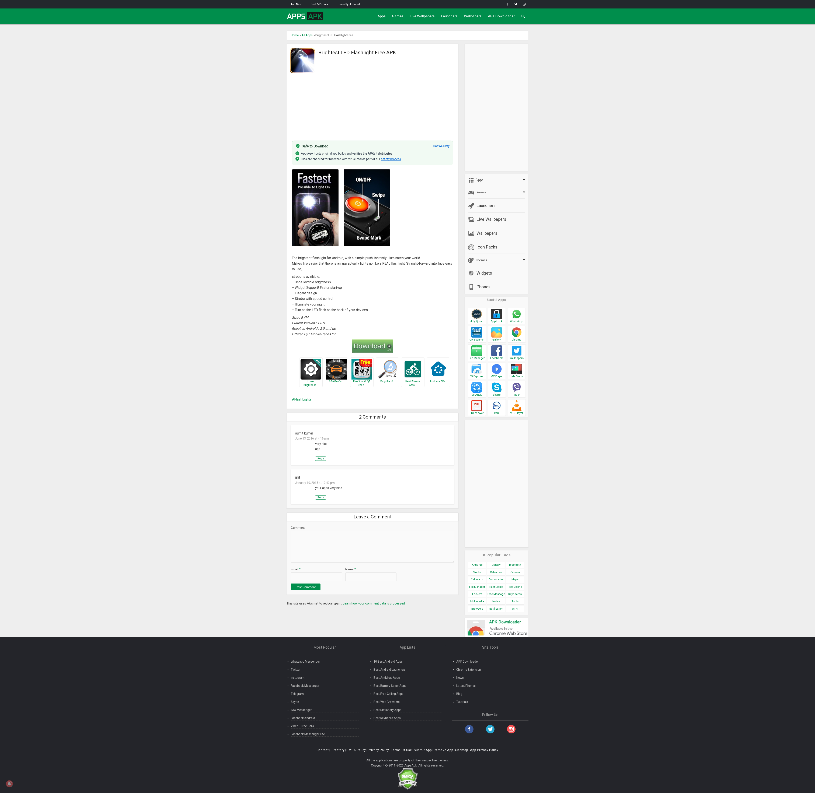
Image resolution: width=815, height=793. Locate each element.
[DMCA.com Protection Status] (407, 778)
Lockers (477, 594)
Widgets (484, 273)
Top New (296, 4)
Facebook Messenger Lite (308, 734)
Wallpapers (473, 16)
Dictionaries (496, 579)
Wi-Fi (515, 608)
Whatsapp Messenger (305, 661)
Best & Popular (320, 4)
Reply (321, 458)
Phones (483, 286)
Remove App (443, 750)
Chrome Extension (468, 670)
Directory (338, 750)
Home (295, 35)
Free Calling (515, 586)
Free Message (496, 594)
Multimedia (477, 601)
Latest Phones (466, 686)
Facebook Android (303, 718)
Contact (323, 750)
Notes (496, 601)
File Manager (477, 586)
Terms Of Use (401, 750)
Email (296, 569)
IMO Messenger (301, 710)
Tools (515, 601)
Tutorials (462, 702)
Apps (382, 16)
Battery (496, 564)
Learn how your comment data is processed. (374, 603)
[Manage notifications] (9, 783)
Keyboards (515, 594)
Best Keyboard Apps (387, 718)
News (460, 678)
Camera (515, 572)
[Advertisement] (372, 104)
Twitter (296, 670)
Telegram (297, 694)
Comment (298, 528)
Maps (515, 579)
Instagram (298, 678)
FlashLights (303, 399)
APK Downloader (501, 16)
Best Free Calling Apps (388, 694)
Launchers (449, 16)
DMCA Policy (356, 750)
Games (397, 16)
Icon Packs (486, 247)
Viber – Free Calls (302, 726)
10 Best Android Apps (388, 661)
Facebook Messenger (305, 686)
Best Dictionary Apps (387, 710)
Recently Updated (349, 4)
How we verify (441, 146)
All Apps (307, 35)
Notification (496, 608)
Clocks (477, 572)
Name (350, 569)
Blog (459, 694)
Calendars (496, 572)
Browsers (477, 608)
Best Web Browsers (387, 702)
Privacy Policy (378, 750)
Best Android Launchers (390, 670)
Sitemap (461, 750)
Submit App (423, 750)
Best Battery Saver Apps (390, 686)
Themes (480, 260)
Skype (295, 702)
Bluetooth (515, 564)
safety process (391, 159)
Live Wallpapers (422, 16)
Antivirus (477, 564)
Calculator (477, 579)
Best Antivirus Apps (387, 678)
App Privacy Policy (484, 750)
